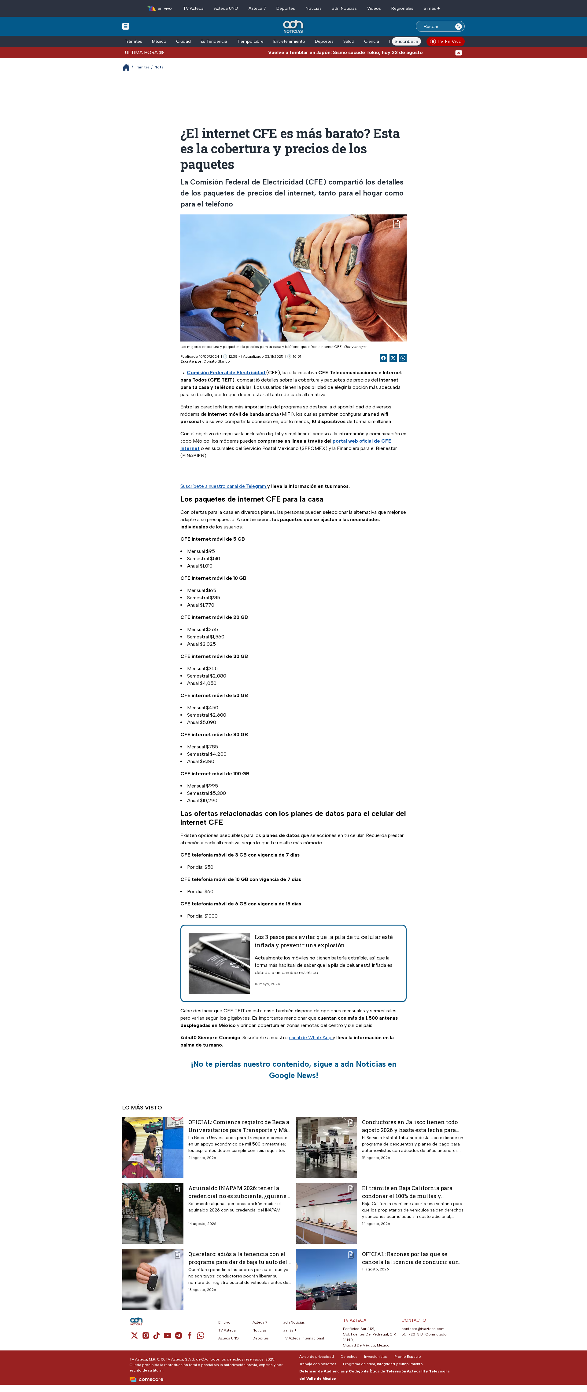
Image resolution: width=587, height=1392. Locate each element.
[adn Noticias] (293, 27)
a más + (432, 8)
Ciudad (183, 41)
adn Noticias (344, 8)
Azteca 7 (257, 8)
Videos (374, 8)
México (159, 41)
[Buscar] (458, 26)
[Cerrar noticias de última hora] (458, 52)
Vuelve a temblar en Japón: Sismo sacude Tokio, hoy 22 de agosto (315, 52)
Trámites (133, 41)
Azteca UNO (226, 8)
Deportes (285, 8)
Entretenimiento (289, 41)
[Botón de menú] (125, 26)
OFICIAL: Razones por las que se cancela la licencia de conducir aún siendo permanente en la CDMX (410, 1257)
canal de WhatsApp (311, 1037)
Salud (348, 41)
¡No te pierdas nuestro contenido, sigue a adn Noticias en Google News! (294, 1069)
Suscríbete (406, 41)
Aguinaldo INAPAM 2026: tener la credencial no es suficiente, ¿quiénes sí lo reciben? (238, 1191)
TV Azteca (193, 8)
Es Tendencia (214, 41)
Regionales (402, 8)
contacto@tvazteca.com (423, 1329)
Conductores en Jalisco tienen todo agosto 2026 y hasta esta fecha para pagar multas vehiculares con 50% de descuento (412, 1125)
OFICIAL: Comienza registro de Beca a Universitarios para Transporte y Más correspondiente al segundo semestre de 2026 (239, 1125)
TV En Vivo (449, 41)
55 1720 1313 (412, 1334)
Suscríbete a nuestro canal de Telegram (223, 486)
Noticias (314, 8)
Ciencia (371, 41)
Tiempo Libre (250, 41)
